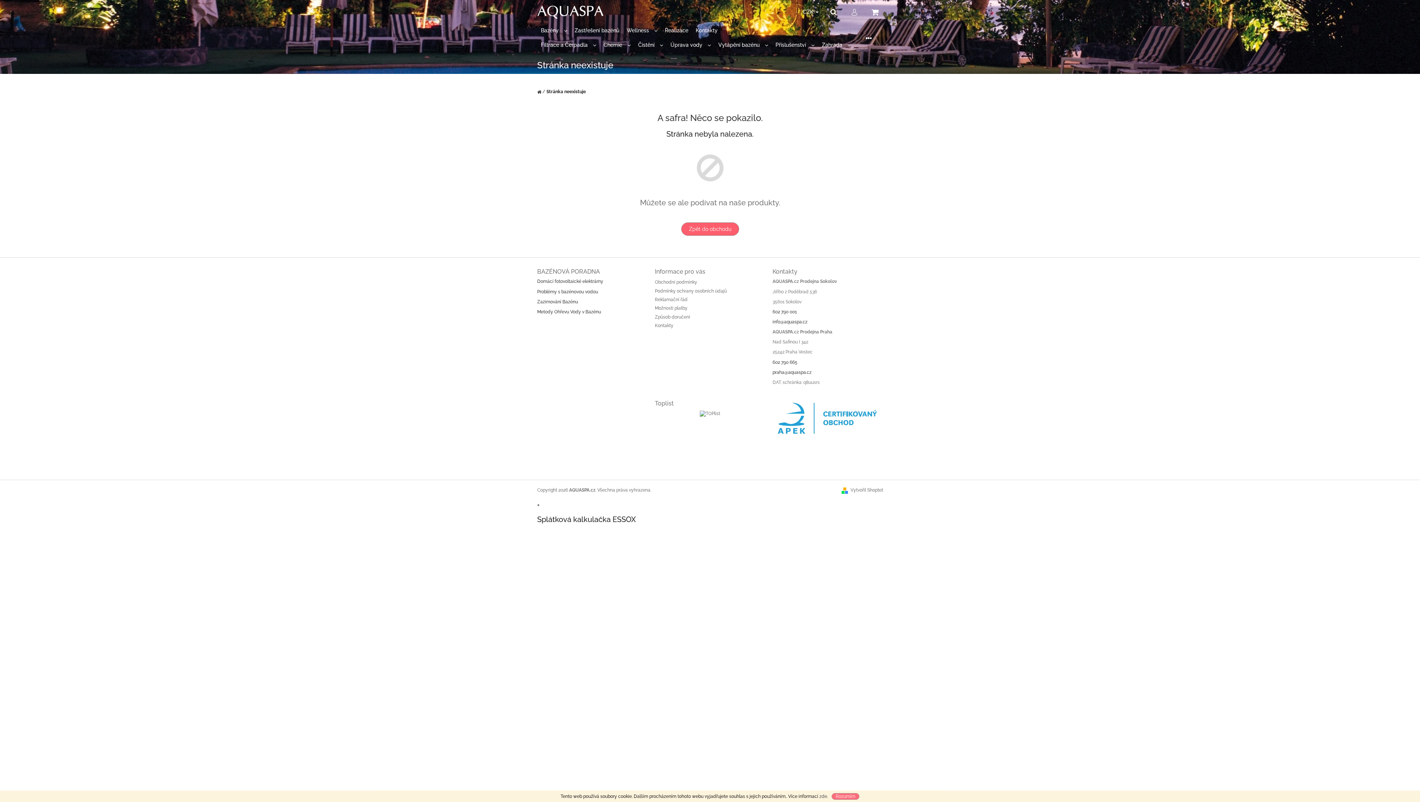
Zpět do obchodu (710, 229)
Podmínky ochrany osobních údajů (691, 291)
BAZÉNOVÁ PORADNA (568, 271)
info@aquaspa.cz (790, 322)
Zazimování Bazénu (557, 301)
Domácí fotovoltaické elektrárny (570, 281)
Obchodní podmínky (676, 282)
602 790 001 (785, 311)
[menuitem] (554, 30)
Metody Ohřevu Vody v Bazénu (569, 311)
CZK (809, 12)
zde (823, 796)
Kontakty (664, 325)
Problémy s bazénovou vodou (567, 291)
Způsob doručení (672, 317)
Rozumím (845, 796)
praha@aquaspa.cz (792, 372)
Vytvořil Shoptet (867, 490)
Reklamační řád (671, 299)
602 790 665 (785, 362)
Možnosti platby (671, 308)
